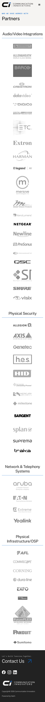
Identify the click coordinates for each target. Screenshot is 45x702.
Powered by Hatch (8, 696)
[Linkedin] (15, 672)
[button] (39, 5)
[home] (18, 5)
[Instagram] (9, 672)
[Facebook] (4, 672)
